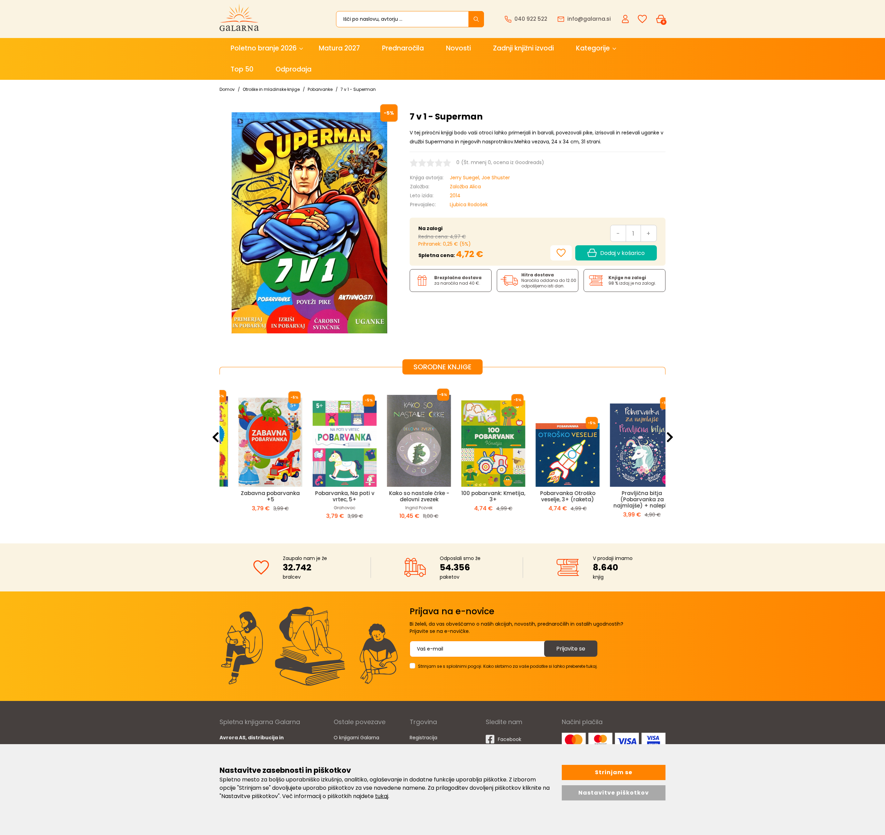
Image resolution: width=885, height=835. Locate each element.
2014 (455, 195)
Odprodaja (293, 69)
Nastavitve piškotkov (613, 793)
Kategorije (593, 48)
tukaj (381, 796)
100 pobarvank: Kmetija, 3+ (405, 496)
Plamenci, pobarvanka (628, 493)
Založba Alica (465, 186)
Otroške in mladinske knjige (271, 89)
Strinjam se (613, 772)
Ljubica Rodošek (469, 204)
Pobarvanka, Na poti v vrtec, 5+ (257, 496)
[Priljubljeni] (642, 19)
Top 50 (242, 69)
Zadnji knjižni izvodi (523, 48)
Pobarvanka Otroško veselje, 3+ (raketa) (479, 496)
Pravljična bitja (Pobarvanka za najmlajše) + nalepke (554, 499)
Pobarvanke (320, 89)
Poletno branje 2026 (264, 48)
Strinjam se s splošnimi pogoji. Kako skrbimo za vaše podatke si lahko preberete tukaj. (508, 666)
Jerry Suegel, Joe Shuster (480, 177)
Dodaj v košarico (622, 253)
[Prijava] (626, 18)
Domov (227, 89)
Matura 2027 (339, 48)
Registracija (423, 737)
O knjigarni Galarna (356, 737)
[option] (257, 453)
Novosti (458, 48)
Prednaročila (403, 48)
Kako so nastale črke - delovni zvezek (331, 496)
